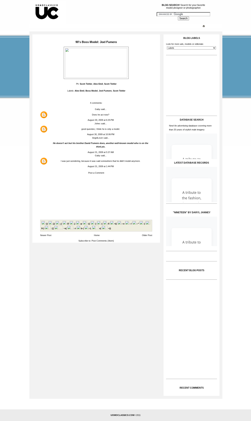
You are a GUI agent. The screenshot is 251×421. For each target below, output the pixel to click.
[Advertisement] (108, 26)
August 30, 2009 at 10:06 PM (100, 134)
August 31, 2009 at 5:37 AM (101, 152)
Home (97, 235)
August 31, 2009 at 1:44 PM (101, 166)
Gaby (97, 109)
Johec (97, 123)
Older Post (147, 235)
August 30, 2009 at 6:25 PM (101, 120)
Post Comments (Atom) (103, 241)
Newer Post (45, 235)
